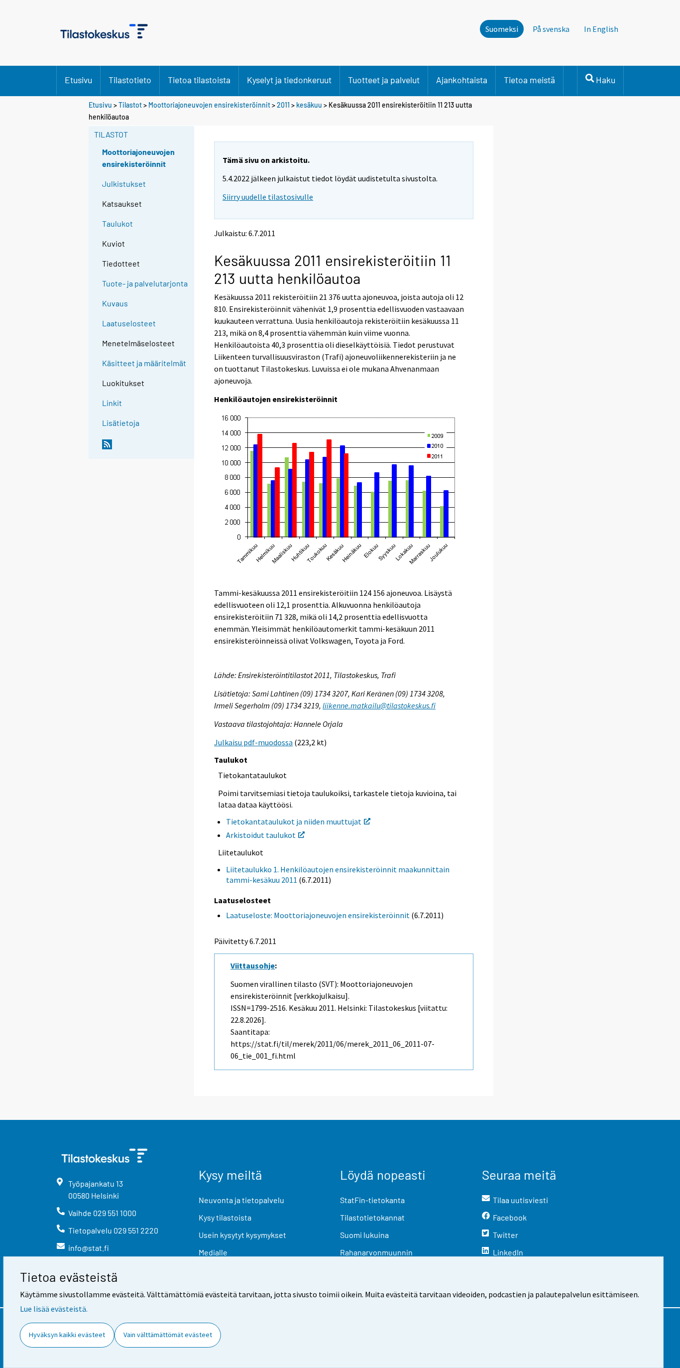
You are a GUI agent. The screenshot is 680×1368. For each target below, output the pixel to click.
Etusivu (78, 79)
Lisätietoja (120, 422)
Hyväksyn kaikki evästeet (67, 1334)
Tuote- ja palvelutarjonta (145, 283)
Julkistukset (124, 183)
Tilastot (130, 105)
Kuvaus (115, 303)
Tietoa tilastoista (199, 79)
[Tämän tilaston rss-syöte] (146, 448)
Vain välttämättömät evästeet (167, 1334)
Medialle (213, 1252)
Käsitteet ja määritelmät (144, 363)
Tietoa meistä (529, 79)
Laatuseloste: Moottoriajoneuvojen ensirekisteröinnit (318, 915)
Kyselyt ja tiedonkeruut (289, 79)
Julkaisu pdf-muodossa (253, 742)
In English (601, 29)
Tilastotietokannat (372, 1217)
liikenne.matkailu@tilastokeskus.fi (379, 705)
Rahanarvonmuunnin (376, 1252)
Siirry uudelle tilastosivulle (268, 197)
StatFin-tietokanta (372, 1200)
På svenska (551, 29)
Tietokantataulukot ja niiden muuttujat (293, 821)
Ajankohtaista (461, 79)
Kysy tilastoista (225, 1217)
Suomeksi (501, 29)
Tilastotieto (130, 79)
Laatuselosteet (129, 323)
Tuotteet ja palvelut (384, 79)
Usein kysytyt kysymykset (242, 1234)
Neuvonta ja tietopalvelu (241, 1200)
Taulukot (117, 223)
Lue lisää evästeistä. (54, 1309)
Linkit (112, 403)
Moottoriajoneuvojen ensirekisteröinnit (209, 105)
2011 (283, 105)
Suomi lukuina (364, 1234)
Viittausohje (252, 965)
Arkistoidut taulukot (261, 835)
